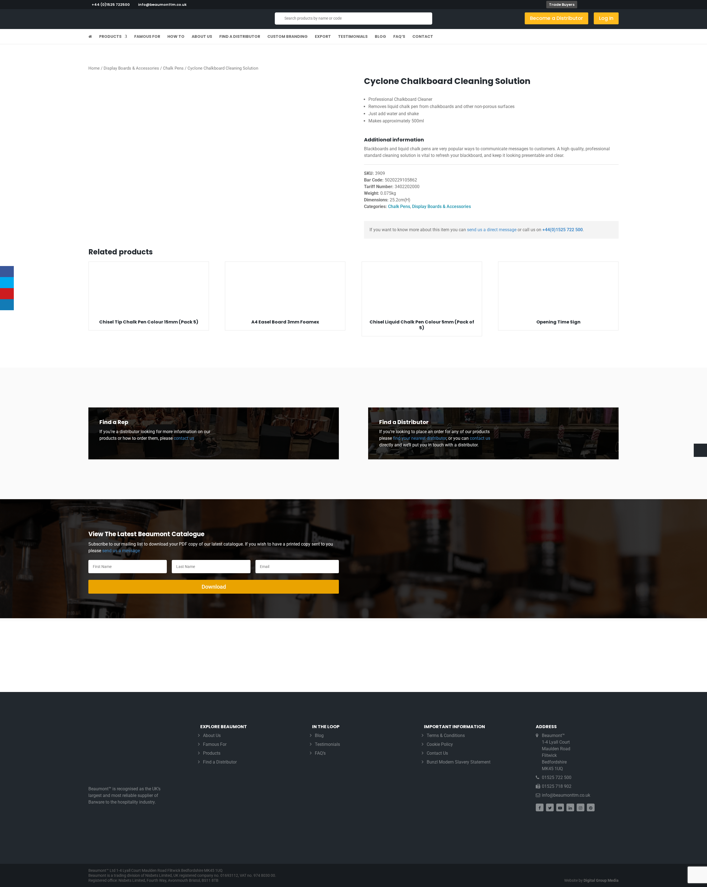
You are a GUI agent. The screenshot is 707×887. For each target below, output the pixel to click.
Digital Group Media (601, 880)
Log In (606, 18)
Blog (380, 37)
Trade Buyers (561, 4)
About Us (202, 37)
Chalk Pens (173, 68)
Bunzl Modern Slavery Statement (458, 762)
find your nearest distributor (419, 438)
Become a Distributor (556, 18)
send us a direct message (491, 229)
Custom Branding (287, 37)
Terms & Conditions (446, 735)
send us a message (121, 550)
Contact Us (437, 753)
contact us (183, 438)
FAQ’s (399, 37)
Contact (422, 37)
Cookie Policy (440, 744)
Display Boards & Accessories (131, 68)
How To (175, 37)
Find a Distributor (239, 37)
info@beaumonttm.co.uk (566, 795)
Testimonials (353, 37)
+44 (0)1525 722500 (111, 4)
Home (94, 68)
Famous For (147, 37)
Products (110, 37)
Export (323, 37)
